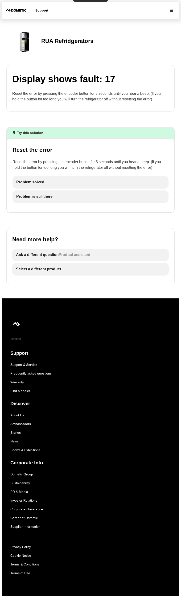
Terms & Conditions (24, 564)
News (14, 441)
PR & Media (19, 492)
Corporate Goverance (26, 509)
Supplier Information (25, 526)
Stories (15, 432)
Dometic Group (21, 474)
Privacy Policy (20, 547)
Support (41, 10)
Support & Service (23, 365)
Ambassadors (20, 424)
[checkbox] (90, 182)
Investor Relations (23, 500)
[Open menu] (171, 10)
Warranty (17, 382)
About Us (17, 415)
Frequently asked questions (31, 373)
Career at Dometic (24, 518)
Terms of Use (20, 573)
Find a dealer (20, 391)
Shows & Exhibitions (25, 450)
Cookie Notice (20, 555)
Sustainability (20, 483)
